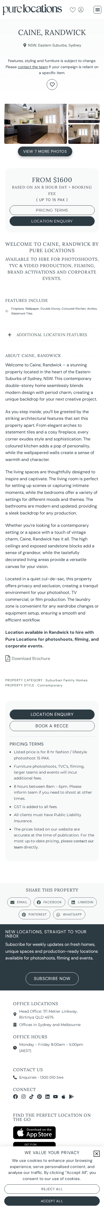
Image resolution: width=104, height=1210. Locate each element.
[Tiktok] (31, 1096)
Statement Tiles (22, 313)
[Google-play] (71, 1096)
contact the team (33, 66)
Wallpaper (32, 308)
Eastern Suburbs (52, 45)
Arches (92, 308)
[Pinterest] (39, 1096)
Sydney (75, 45)
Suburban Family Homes (67, 680)
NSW (32, 45)
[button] (97, 10)
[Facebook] (15, 1096)
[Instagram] (23, 1096)
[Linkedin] (47, 1096)
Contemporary (50, 685)
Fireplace (17, 308)
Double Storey (50, 308)
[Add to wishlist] (52, 84)
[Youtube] (55, 1096)
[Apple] (63, 1096)
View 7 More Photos (45, 150)
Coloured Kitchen (74, 308)
